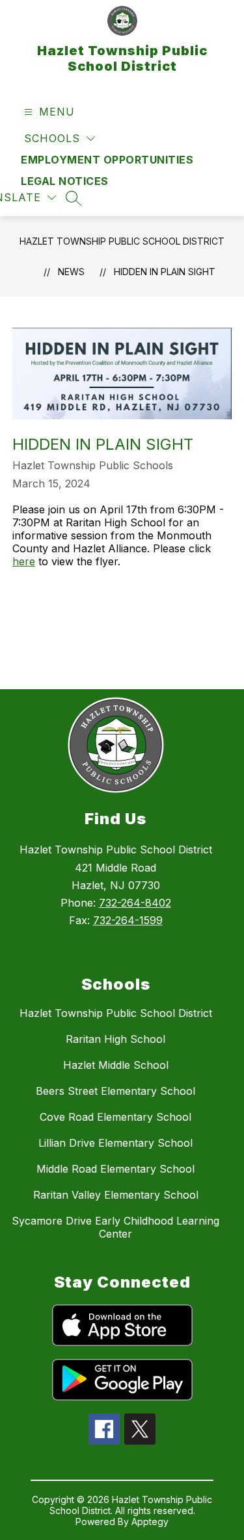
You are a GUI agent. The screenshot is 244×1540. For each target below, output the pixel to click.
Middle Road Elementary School (115, 1168)
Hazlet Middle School (116, 1064)
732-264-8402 (135, 902)
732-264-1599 (128, 920)
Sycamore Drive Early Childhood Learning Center (115, 1227)
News (71, 271)
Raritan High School (115, 1039)
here (23, 561)
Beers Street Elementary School (115, 1090)
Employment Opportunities (107, 159)
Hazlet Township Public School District (122, 241)
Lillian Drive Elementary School (115, 1142)
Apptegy (150, 1521)
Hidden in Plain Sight (164, 271)
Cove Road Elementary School (115, 1116)
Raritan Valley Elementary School (115, 1194)
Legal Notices (65, 181)
